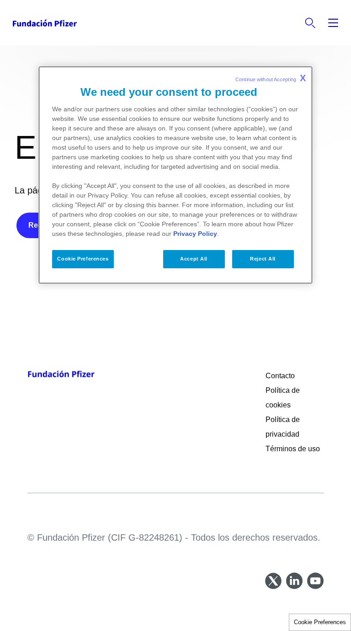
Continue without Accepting (270, 78)
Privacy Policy (195, 233)
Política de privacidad (283, 427)
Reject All (263, 258)
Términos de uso (293, 449)
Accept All (193, 258)
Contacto (280, 376)
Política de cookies (283, 397)
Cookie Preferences (320, 622)
